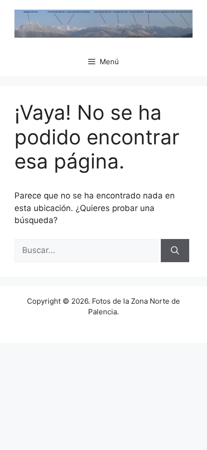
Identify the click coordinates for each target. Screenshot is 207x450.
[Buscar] (175, 250)
